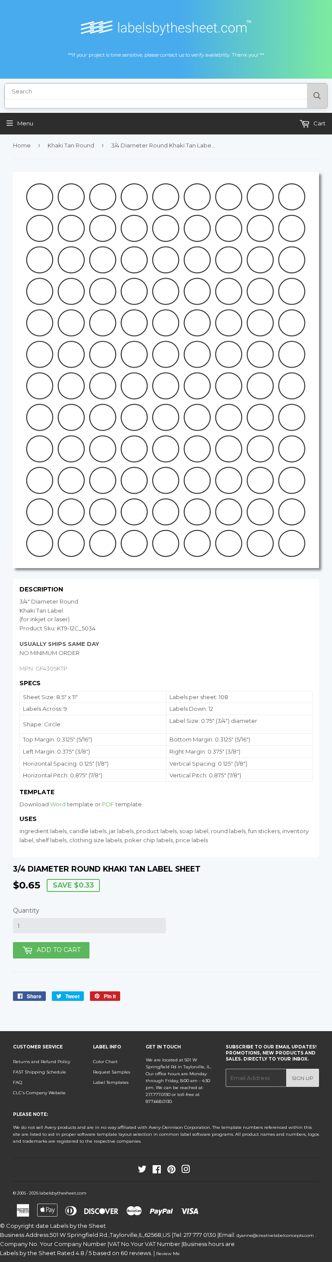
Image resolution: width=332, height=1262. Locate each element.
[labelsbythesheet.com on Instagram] (186, 1171)
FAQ (17, 1082)
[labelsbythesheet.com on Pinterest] (171, 1171)
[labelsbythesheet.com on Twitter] (142, 1171)
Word (58, 804)
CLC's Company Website (39, 1093)
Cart (319, 123)
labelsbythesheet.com (62, 1193)
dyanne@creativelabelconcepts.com (275, 1235)
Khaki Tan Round (71, 145)
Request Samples (111, 1072)
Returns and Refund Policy (41, 1061)
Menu (25, 123)
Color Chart (105, 1061)
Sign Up (302, 1078)
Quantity (26, 910)
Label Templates (110, 1082)
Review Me (168, 1253)
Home (22, 145)
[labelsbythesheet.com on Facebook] (156, 1171)
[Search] (317, 95)
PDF (108, 804)
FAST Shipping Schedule (39, 1072)
